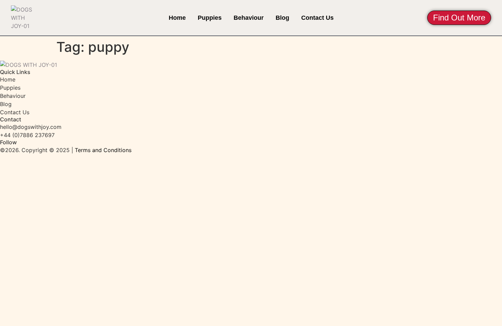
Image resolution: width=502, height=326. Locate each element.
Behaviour (249, 17)
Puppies (210, 17)
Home (177, 17)
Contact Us (317, 17)
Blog (282, 17)
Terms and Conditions (103, 150)
